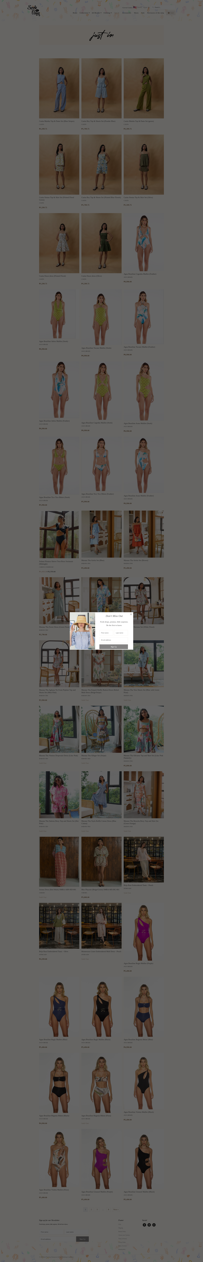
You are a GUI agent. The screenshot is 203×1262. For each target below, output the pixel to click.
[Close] (131, 614)
